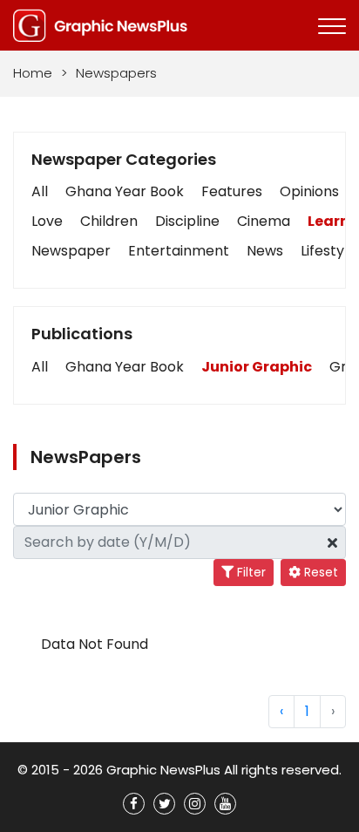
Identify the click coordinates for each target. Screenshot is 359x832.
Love (47, 221)
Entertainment (178, 251)
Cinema (263, 221)
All (39, 191)
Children (109, 221)
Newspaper (71, 251)
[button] (39, 367)
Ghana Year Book (124, 191)
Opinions (309, 191)
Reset (319, 572)
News (265, 251)
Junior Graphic (256, 367)
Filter (250, 572)
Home (32, 73)
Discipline (187, 221)
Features (231, 191)
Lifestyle (328, 251)
